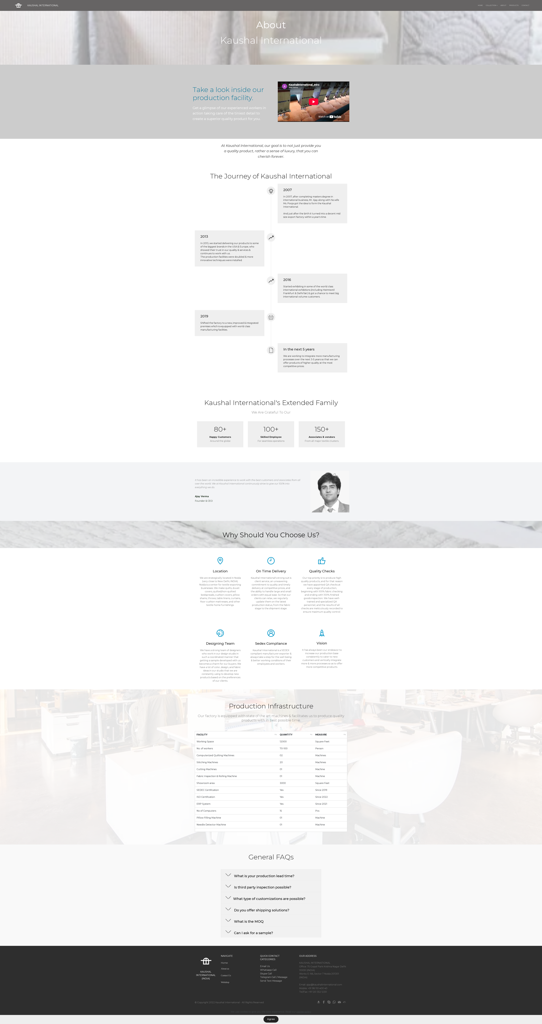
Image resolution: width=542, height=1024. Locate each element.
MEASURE (321, 734)
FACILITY (202, 734)
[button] (271, 875)
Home (224, 963)
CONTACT (525, 5)
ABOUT (503, 5)
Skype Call (266, 973)
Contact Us (226, 975)
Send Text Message (271, 980)
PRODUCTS (514, 5)
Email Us (265, 966)
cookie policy (304, 1011)
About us (225, 968)
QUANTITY (286, 734)
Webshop (225, 982)
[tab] (271, 875)
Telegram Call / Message (273, 977)
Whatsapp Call (268, 970)
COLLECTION (491, 5)
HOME (480, 5)
